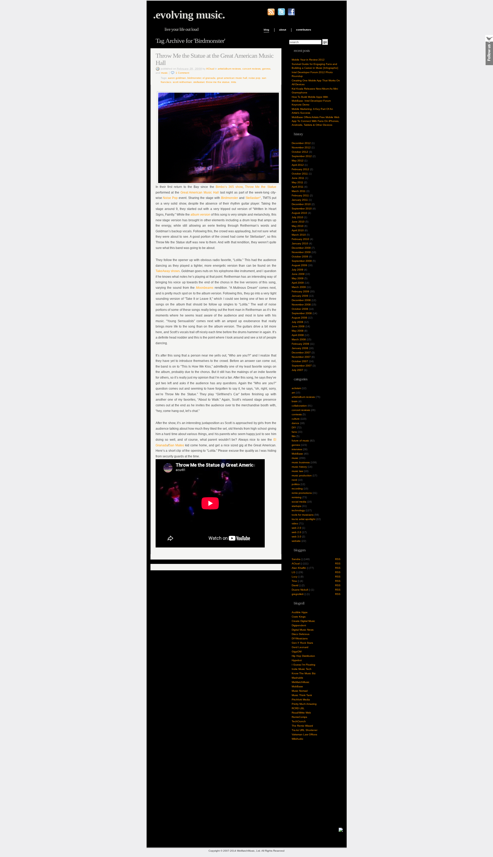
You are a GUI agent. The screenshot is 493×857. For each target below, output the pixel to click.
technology (298, 510)
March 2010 (299, 234)
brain (295, 401)
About (282, 29)
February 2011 (300, 195)
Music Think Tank (302, 695)
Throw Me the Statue (218, 82)
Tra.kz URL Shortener (304, 730)
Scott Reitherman (182, 82)
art (293, 392)
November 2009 (301, 252)
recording (297, 488)
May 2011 (297, 182)
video (295, 523)
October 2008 (300, 308)
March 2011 (299, 191)
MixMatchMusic (300, 682)
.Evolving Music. (189, 15)
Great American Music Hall (232, 77)
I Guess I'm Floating (303, 664)
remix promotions (302, 493)
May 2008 (298, 330)
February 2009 (300, 291)
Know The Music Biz (304, 673)
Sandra (296, 559)
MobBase (297, 453)
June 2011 (298, 178)
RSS (337, 559)
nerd (294, 479)
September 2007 (302, 365)
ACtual (210, 68)
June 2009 (298, 274)
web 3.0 (296, 536)
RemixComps (299, 717)
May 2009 (298, 278)
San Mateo (176, 445)
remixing (296, 497)
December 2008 (301, 300)
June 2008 (298, 326)
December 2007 (301, 352)
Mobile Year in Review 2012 (308, 59)
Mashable (297, 677)
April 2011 (298, 186)
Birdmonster (194, 77)
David (295, 585)
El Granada (209, 77)
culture (296, 418)
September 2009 (302, 260)
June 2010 (298, 221)
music (164, 72)
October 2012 (300, 151)
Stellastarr (198, 82)
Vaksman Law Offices (304, 734)
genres (266, 68)
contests (297, 414)
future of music (300, 440)
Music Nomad (300, 690)
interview (297, 449)
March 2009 (299, 287)
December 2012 (301, 143)
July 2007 (297, 370)
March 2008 (299, 339)
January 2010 (300, 243)
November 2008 (301, 304)
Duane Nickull (300, 589)
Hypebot (297, 660)
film (294, 436)
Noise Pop (254, 77)
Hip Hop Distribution (303, 655)
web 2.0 (296, 527)
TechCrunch (299, 721)
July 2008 (297, 322)
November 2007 (301, 356)
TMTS (233, 82)
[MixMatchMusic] (341, 831)
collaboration (299, 405)
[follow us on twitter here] (281, 14)
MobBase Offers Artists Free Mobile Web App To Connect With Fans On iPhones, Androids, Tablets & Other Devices (315, 121)
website (296, 541)
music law (297, 471)
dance (295, 423)
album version (200, 214)
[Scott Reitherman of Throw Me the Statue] (218, 183)
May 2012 (298, 160)
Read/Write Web (301, 712)
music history (299, 466)
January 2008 (300, 348)
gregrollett (298, 594)
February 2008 (300, 343)
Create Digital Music (303, 621)
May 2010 (298, 226)
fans (294, 431)
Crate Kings (299, 616)
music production (302, 475)
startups (296, 506)
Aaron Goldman (177, 77)
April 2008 (298, 335)
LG (293, 572)
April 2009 (298, 282)
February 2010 (300, 239)
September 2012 (302, 156)
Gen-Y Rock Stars (302, 642)
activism (296, 388)
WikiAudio (297, 738)
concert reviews (251, 68)
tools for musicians (303, 514)
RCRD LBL (298, 708)
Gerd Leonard (300, 647)
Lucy (294, 576)
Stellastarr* (253, 198)
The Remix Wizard (302, 725)
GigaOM (296, 651)
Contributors (303, 29)
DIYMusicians (300, 638)
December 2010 (301, 204)
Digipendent (299, 625)
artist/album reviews (229, 68)
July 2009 (297, 269)
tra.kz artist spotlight (303, 519)
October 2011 (300, 173)
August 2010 (299, 212)
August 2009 (299, 265)
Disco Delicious (300, 634)
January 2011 (300, 199)
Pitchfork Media (301, 699)
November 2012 (301, 147)
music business (301, 462)
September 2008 (302, 313)
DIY (294, 427)
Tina (294, 581)
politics (296, 484)
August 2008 (299, 317)
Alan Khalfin (299, 567)
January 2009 (300, 295)
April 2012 (298, 164)
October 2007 (300, 361)
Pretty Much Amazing (304, 703)
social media (299, 501)
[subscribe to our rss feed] (271, 14)
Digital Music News (303, 629)
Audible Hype (300, 612)
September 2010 (302, 208)
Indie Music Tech (301, 669)
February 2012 (300, 169)
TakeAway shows (168, 271)
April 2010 (298, 230)
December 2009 (301, 247)
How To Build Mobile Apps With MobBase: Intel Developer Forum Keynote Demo (311, 100)
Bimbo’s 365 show (229, 187)
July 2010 (297, 217)
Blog (266, 29)
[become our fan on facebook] (291, 14)
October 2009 (300, 256)
